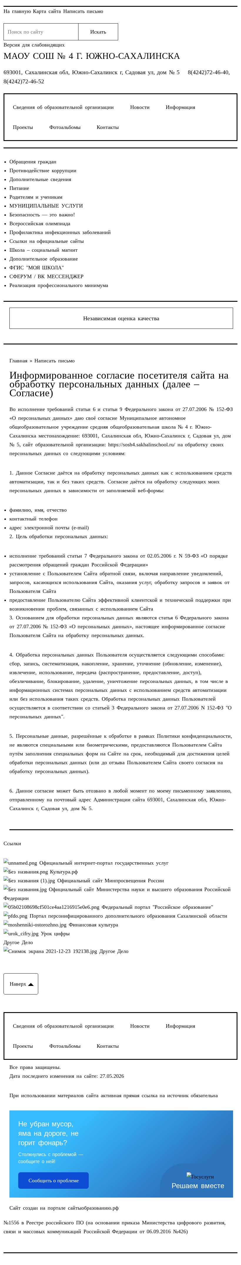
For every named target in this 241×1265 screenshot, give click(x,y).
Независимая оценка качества (121, 318)
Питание (19, 188)
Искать (98, 32)
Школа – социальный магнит (43, 250)
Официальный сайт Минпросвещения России (109, 880)
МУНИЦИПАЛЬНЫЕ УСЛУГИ (46, 206)
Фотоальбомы (65, 127)
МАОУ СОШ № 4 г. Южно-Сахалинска (92, 56)
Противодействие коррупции (42, 170)
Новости (140, 107)
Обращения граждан (32, 162)
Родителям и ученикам (35, 197)
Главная (19, 361)
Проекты (23, 127)
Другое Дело (18, 942)
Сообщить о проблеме (54, 1180)
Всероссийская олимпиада (39, 223)
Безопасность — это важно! (42, 215)
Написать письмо (54, 361)
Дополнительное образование (43, 259)
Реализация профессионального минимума (58, 285)
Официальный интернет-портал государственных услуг (102, 863)
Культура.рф (63, 872)
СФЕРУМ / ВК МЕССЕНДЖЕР (46, 276)
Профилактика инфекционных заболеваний (60, 232)
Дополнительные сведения (40, 179)
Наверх (18, 984)
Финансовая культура (92, 925)
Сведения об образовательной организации (63, 107)
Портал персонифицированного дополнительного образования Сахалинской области (127, 916)
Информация (180, 107)
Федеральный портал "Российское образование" (156, 907)
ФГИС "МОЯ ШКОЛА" (36, 268)
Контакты (108, 127)
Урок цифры (54, 933)
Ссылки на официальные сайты (46, 241)
